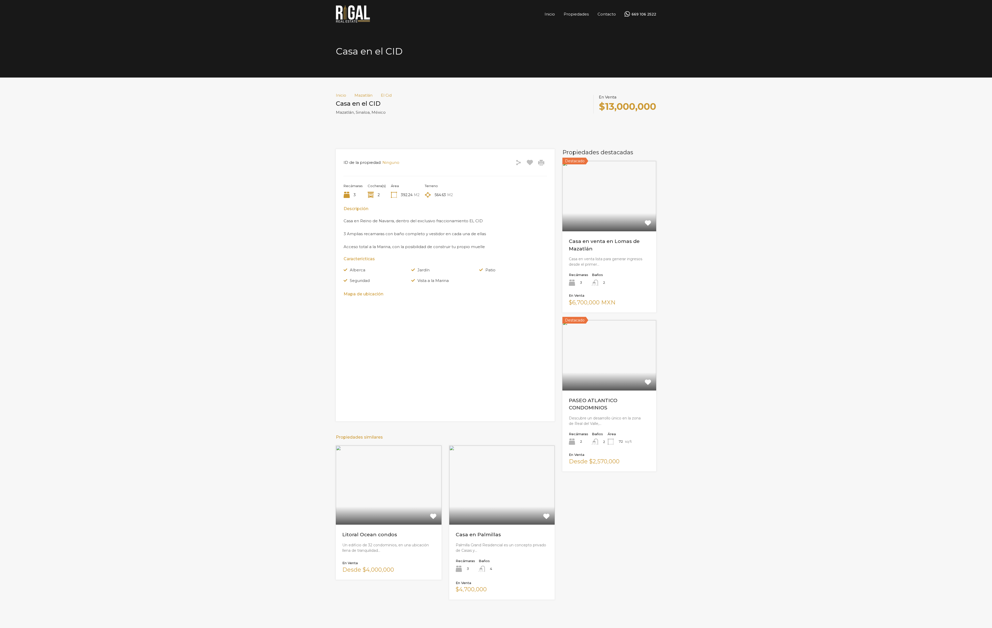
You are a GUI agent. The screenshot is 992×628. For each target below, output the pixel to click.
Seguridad (360, 280)
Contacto (607, 14)
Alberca (357, 269)
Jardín (423, 269)
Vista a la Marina (433, 280)
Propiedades (576, 14)
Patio (490, 269)
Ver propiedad (388, 509)
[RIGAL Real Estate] (353, 20)
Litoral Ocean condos (369, 535)
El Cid (386, 95)
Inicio (550, 14)
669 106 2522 (644, 14)
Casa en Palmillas (478, 535)
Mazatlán (363, 95)
